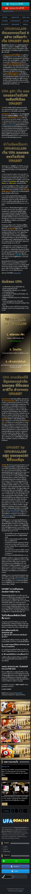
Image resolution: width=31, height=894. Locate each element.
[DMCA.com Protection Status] (20, 878)
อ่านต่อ (4, 778)
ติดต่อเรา (25, 24)
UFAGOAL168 (19, 578)
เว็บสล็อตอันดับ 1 (16, 511)
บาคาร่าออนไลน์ (11, 124)
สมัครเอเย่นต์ (15, 24)
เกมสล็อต (11, 510)
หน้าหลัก (4, 17)
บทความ (5, 849)
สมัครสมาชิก (15, 17)
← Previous (6, 810)
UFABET (20, 891)
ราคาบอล (26, 20)
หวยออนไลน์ (4, 24)
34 (20, 810)
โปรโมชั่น (5, 20)
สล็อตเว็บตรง (9, 515)
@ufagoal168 (17, 273)
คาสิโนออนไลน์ (15, 20)
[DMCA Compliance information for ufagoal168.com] (8, 878)
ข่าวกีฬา (5, 846)
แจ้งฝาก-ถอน (26, 17)
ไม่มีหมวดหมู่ (6, 851)
